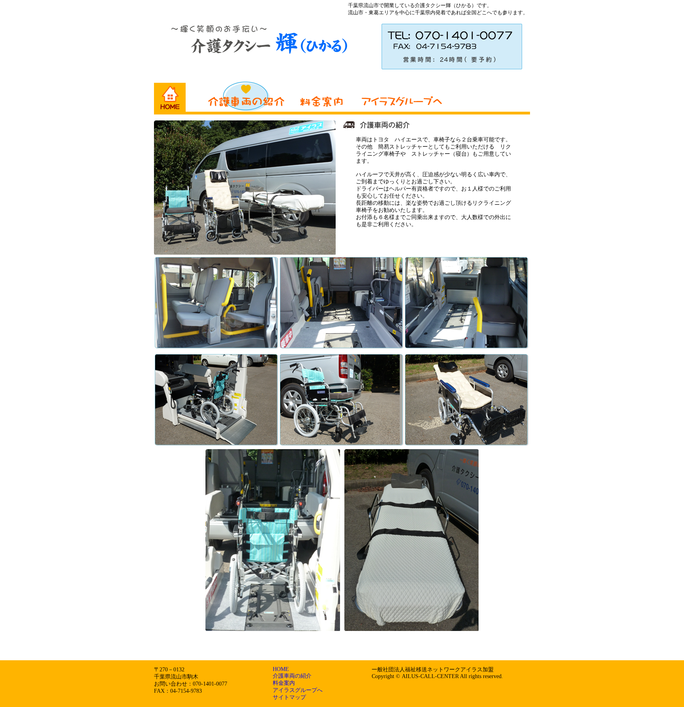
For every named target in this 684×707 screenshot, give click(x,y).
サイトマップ (289, 697)
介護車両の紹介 (292, 676)
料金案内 (284, 683)
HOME (281, 669)
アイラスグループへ (298, 690)
